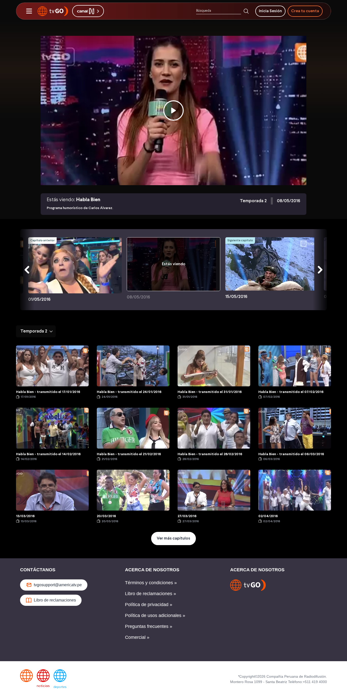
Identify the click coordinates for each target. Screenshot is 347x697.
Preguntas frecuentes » (148, 626)
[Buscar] (246, 11)
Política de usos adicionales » (155, 615)
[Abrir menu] (29, 11)
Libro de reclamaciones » (150, 593)
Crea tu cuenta (305, 11)
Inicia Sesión (270, 11)
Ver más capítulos (173, 538)
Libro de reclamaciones (55, 600)
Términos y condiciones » (151, 582)
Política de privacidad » (148, 604)
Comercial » (137, 637)
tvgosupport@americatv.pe (58, 585)
